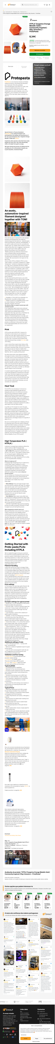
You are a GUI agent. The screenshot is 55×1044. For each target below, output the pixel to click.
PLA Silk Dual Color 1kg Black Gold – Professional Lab (37, 906)
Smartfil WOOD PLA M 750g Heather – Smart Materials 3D (7, 906)
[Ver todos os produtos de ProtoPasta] (33, 19)
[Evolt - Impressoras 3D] (11, 5)
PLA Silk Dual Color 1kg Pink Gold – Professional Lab (47, 906)
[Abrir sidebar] (5, 4)
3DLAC (26, 786)
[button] (16, 29)
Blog (21, 1011)
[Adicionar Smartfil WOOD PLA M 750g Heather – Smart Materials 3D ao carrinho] (10, 900)
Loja (4, 11)
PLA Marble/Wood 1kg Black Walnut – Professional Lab (17, 906)
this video (23, 340)
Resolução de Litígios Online (26, 1017)
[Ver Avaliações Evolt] (27, 957)
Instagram (14, 662)
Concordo (17, 231)
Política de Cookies (36, 1041)
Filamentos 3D (16, 11)
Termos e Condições (24, 1013)
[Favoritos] (44, 5)
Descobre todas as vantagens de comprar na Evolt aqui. (42, 82)
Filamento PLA (23, 11)
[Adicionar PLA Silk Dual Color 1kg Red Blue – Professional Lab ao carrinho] (30, 900)
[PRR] (9, 1037)
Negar (36, 1038)
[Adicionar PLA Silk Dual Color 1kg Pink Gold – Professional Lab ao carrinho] (50, 900)
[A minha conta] (49, 5)
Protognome (9, 659)
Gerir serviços (23, 1034)
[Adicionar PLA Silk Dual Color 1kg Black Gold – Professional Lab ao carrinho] (40, 900)
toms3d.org (8, 133)
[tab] (10, 66)
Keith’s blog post (19, 575)
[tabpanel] (17, 468)
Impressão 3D (9, 11)
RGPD (21, 1019)
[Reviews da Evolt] (10, 1028)
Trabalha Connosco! (24, 1020)
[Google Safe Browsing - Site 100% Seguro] (6, 1031)
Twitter (8, 662)
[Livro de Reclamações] (15, 1031)
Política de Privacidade (24, 1014)
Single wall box (9, 656)
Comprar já (40, 54)
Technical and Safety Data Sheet (13, 835)
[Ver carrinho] (47, 5)
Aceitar (25, 1038)
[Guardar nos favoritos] (51, 11)
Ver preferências (48, 1038)
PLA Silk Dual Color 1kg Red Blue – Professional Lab (27, 906)
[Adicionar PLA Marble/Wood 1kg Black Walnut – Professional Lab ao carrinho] (20, 900)
